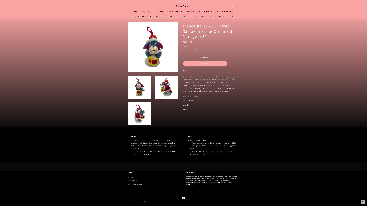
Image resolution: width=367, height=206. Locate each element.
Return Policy (132, 180)
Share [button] (187, 71)
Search (130, 177)
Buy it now (205, 63)
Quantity (185, 46)
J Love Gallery (135, 202)
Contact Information (135, 184)
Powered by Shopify (145, 202)
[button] (130, 6)
